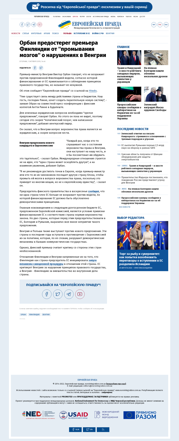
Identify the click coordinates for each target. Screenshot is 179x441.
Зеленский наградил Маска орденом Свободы (155, 107)
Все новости (124, 207)
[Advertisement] (63, 339)
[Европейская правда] (89, 24)
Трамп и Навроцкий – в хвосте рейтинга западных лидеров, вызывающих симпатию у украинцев (129, 75)
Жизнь (113, 17)
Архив (47, 33)
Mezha (135, 17)
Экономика (66, 17)
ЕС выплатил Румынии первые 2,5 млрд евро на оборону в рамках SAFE (142, 146)
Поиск (55, 33)
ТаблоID (129, 17)
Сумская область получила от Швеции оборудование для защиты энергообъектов (141, 157)
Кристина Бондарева (143, 268)
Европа (75, 17)
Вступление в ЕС (82, 33)
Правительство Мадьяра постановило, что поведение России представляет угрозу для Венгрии (144, 180)
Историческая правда (101, 17)
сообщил (93, 191)
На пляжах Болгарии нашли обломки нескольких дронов (156, 72)
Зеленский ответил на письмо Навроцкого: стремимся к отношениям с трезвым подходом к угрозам (143, 136)
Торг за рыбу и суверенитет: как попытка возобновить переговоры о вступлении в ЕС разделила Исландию (141, 259)
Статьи (25, 33)
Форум (82, 17)
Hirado (93, 90)
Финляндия (34, 315)
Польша (67, 33)
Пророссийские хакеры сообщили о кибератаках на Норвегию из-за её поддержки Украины (129, 111)
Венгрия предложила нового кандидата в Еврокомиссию (37, 144)
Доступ (142, 17)
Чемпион (120, 17)
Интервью (36, 33)
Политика (56, 17)
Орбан (23, 315)
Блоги (88, 17)
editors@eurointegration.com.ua (97, 386)
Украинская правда (41, 16)
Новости (15, 33)
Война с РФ (98, 33)
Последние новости (132, 129)
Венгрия (110, 33)
